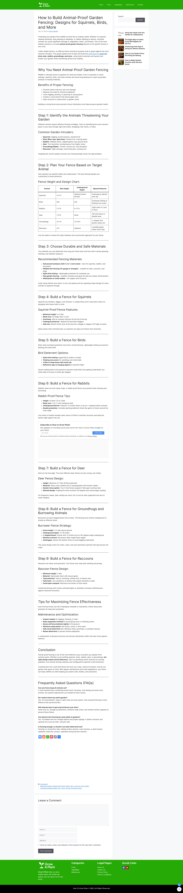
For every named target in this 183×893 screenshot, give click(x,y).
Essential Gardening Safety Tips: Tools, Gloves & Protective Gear (61, 788)
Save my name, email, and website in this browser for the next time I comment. (70, 845)
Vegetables (118, 5)
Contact (140, 5)
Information (44, 784)
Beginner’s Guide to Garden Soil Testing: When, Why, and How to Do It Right (64, 786)
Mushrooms (130, 5)
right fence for (97, 54)
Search (121, 16)
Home (101, 5)
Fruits (109, 5)
